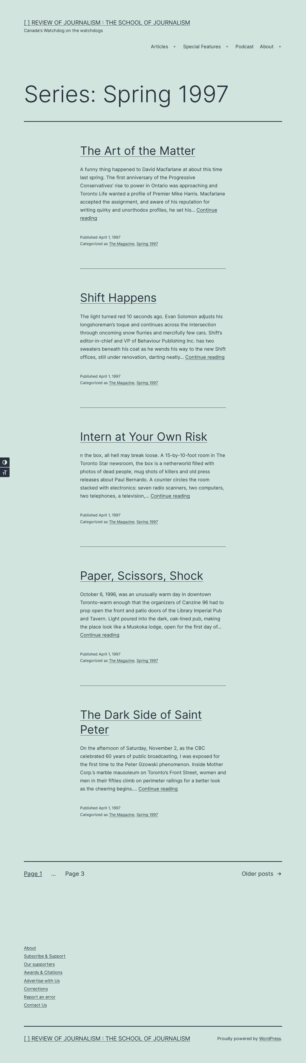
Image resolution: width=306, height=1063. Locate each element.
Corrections (36, 988)
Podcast (244, 46)
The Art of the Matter (137, 151)
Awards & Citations (43, 972)
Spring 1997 (147, 243)
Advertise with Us (42, 980)
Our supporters (39, 964)
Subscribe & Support (45, 956)
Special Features (202, 46)
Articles (159, 46)
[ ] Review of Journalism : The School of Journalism (107, 22)
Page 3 (74, 873)
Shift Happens (118, 297)
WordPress (270, 1038)
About (266, 46)
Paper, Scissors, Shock (141, 576)
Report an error (39, 996)
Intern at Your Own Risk (143, 436)
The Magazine (121, 243)
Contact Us (35, 1005)
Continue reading (204, 357)
